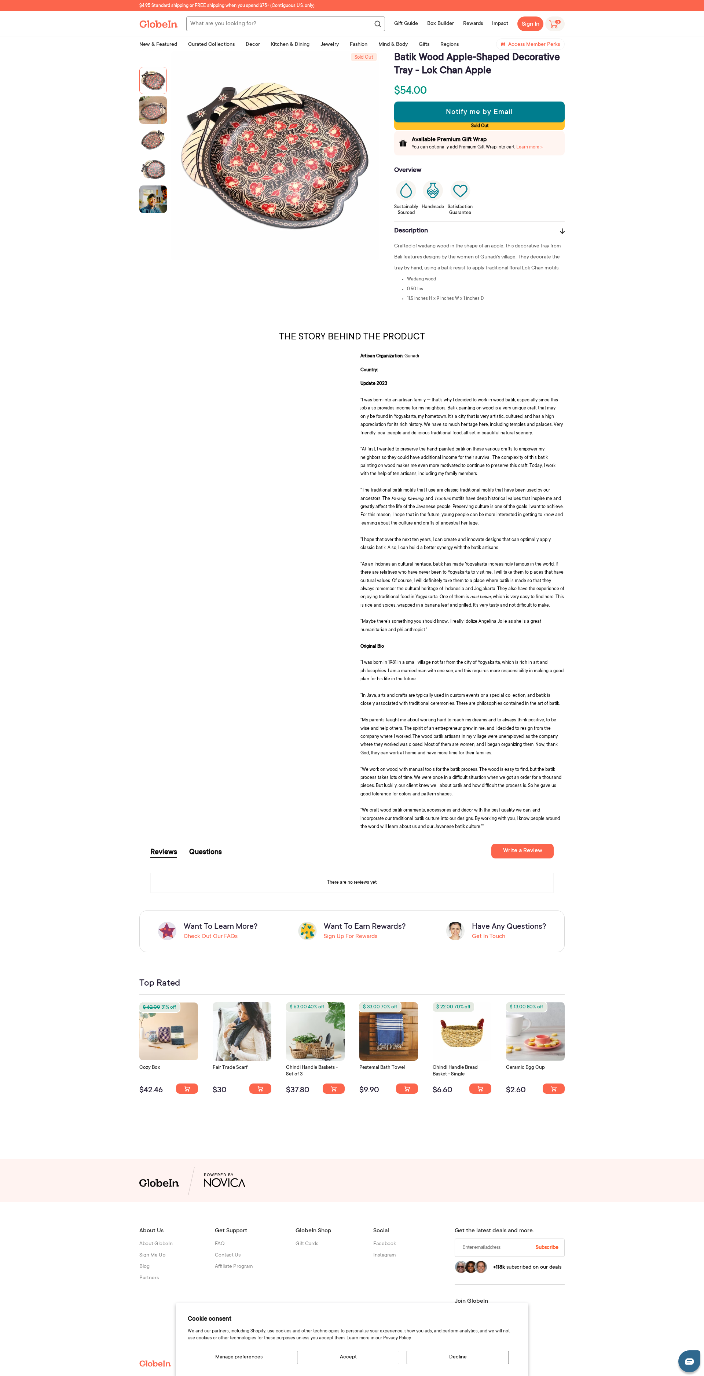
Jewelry (329, 45)
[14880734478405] (334, 1088)
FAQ (220, 1244)
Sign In (530, 24)
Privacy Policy (397, 1338)
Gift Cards (307, 1244)
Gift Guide (406, 24)
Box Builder (440, 24)
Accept (348, 1357)
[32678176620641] (260, 1088)
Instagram (384, 1255)
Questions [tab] (205, 853)
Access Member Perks (534, 45)
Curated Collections (211, 45)
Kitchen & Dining (290, 45)
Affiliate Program (234, 1267)
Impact (500, 24)
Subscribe (547, 1248)
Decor (253, 45)
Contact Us (228, 1255)
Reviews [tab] (163, 853)
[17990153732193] (187, 1088)
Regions (449, 45)
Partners (149, 1278)
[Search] (377, 24)
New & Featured (158, 45)
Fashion (358, 45)
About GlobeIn (156, 1244)
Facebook (384, 1244)
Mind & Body (393, 45)
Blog (144, 1267)
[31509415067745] (554, 1088)
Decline (458, 1357)
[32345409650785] (407, 1088)
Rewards (473, 24)
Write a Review (522, 850)
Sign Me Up (152, 1255)
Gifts (424, 45)
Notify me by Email (479, 112)
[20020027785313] (480, 1088)
